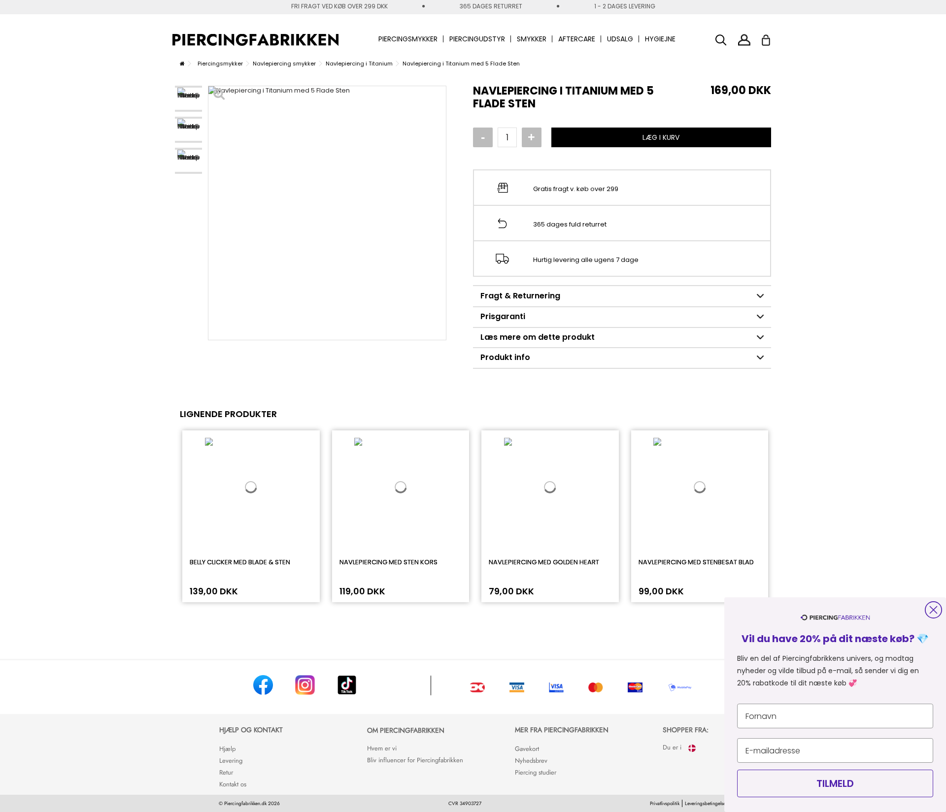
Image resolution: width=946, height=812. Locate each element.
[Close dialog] (933, 609)
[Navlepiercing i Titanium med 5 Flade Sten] (188, 98)
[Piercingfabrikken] (255, 40)
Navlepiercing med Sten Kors (388, 562)
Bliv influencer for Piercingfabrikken (415, 760)
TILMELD (835, 783)
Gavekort (527, 748)
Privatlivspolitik (664, 803)
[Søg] (721, 40)
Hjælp (227, 748)
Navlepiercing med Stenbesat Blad (696, 562)
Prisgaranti (502, 316)
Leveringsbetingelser (706, 803)
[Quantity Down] (483, 137)
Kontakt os (232, 784)
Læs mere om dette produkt (537, 337)
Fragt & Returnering (520, 295)
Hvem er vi (382, 748)
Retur (226, 772)
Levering (230, 760)
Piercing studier (535, 772)
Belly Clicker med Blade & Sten (240, 562)
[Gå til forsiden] (182, 63)
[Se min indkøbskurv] (772, 37)
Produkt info (505, 357)
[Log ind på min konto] (744, 39)
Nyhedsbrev (531, 760)
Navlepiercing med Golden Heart (544, 562)
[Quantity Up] (531, 137)
